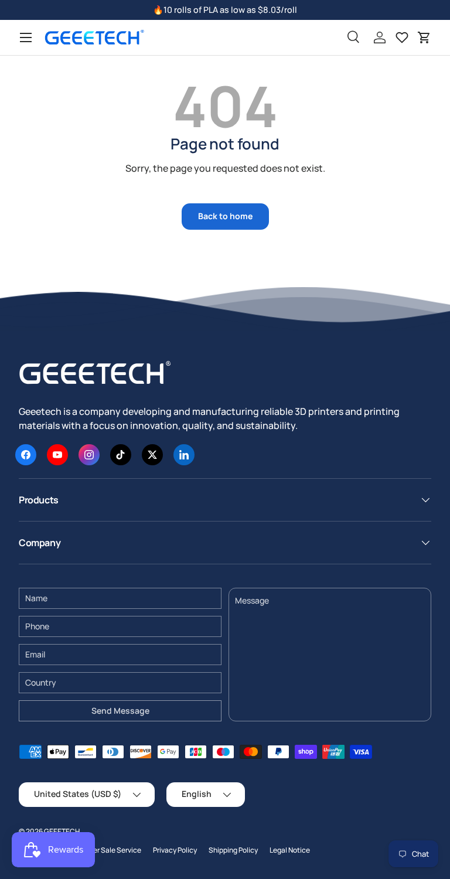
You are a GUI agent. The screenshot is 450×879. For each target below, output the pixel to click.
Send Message (120, 710)
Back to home (225, 216)
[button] (424, 37)
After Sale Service (112, 850)
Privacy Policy (175, 850)
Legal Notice (290, 850)
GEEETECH (62, 831)
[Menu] (26, 37)
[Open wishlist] (402, 37)
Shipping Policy (233, 850)
